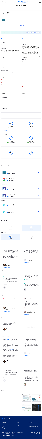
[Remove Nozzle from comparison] (39, 18)
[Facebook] (34, 433)
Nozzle (7, 19)
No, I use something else (35, 32)
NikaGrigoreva (8, 328)
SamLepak (7, 360)
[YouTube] (32, 433)
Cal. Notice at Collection (6, 433)
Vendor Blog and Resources (33, 426)
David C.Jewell (29, 259)
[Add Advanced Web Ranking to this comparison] (38, 189)
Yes (27, 32)
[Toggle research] (5, 2)
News (2, 427)
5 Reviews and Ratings (9, 13)
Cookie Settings (13, 433)
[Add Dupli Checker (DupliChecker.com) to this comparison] (38, 205)
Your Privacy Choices (20, 432)
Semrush (26, 344)
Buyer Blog (17, 425)
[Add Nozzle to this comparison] (38, 172)
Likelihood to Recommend (5, 223)
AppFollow (8, 12)
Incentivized (5, 262)
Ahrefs (37, 343)
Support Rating (3, 232)
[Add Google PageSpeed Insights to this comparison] (38, 179)
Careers (3, 426)
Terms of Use (4, 432)
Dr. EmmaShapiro (29, 311)
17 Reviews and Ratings (9, 20)
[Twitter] (37, 433)
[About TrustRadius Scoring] (2, 38)
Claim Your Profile (32, 425)
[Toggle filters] (2, 2)
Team (2, 425)
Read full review (6, 267)
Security (8, 432)
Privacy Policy (13, 432)
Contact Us (3, 428)
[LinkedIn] (39, 433)
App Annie (7, 339)
